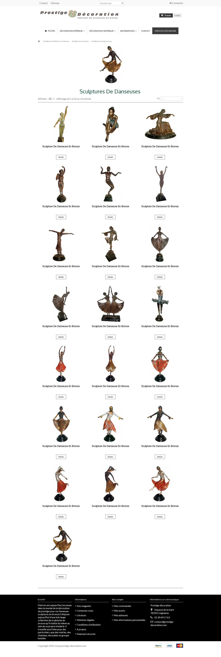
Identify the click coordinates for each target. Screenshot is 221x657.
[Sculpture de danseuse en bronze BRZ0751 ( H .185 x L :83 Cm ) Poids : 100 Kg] (160, 304)
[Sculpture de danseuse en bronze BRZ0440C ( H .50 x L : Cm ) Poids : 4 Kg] (160, 483)
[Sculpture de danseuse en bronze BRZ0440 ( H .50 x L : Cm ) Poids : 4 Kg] (61, 543)
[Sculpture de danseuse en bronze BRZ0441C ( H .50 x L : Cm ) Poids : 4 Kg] (61, 483)
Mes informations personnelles (129, 619)
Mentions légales (85, 619)
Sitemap (55, 3)
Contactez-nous (85, 610)
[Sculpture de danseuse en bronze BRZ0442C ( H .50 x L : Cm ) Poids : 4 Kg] (110, 423)
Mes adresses (121, 615)
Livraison (81, 615)
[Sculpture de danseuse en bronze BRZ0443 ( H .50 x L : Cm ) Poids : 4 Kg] (61, 423)
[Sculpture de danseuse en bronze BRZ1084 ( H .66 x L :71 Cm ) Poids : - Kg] (110, 124)
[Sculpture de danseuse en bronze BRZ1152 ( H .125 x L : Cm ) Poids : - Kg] (61, 124)
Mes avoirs (119, 610)
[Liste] (53, 99)
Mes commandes (122, 605)
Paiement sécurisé (86, 633)
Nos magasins (84, 605)
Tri (158, 98)
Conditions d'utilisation (89, 624)
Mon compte (117, 599)
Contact (43, 3)
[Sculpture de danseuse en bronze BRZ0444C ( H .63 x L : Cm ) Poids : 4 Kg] (61, 363)
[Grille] (50, 99)
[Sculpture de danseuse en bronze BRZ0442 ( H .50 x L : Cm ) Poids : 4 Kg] (160, 423)
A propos (81, 629)
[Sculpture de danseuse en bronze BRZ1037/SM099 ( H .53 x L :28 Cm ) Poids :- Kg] (160, 244)
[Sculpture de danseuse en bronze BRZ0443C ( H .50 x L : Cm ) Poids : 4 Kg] (160, 363)
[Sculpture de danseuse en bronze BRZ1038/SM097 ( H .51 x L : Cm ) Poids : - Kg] (110, 244)
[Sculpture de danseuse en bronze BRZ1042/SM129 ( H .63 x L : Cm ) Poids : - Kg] (160, 184)
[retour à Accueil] (39, 41)
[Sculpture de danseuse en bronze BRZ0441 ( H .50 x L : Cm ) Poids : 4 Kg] (110, 483)
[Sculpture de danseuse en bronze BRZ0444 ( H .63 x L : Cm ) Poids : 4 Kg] (110, 363)
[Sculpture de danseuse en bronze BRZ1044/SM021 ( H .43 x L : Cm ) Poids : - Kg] (61, 184)
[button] (72, 30)
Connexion (177, 3)
